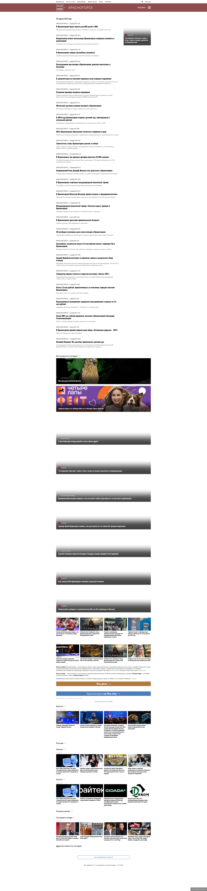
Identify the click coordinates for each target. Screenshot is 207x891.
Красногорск (62, 23)
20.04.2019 (141, 7)
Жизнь (59, 749)
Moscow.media (70, 2)
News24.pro (59, 783)
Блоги (59, 779)
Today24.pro (59, 821)
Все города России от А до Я (103, 857)
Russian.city (60, 2)
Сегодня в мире (64, 817)
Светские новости (59, 698)
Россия (59, 743)
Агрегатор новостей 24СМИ (103, 702)
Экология (108, 2)
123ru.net (148, 2)
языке (116, 679)
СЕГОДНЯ (120, 865)
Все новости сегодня (67, 356)
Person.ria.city (92, 2)
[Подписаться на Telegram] (142, 1)
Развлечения (63, 811)
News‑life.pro (81, 2)
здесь (134, 679)
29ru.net (58, 643)
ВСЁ (93, 865)
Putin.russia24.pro (61, 709)
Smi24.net (59, 616)
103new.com (142, 670)
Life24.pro (59, 753)
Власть (59, 706)
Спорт (101, 2)
